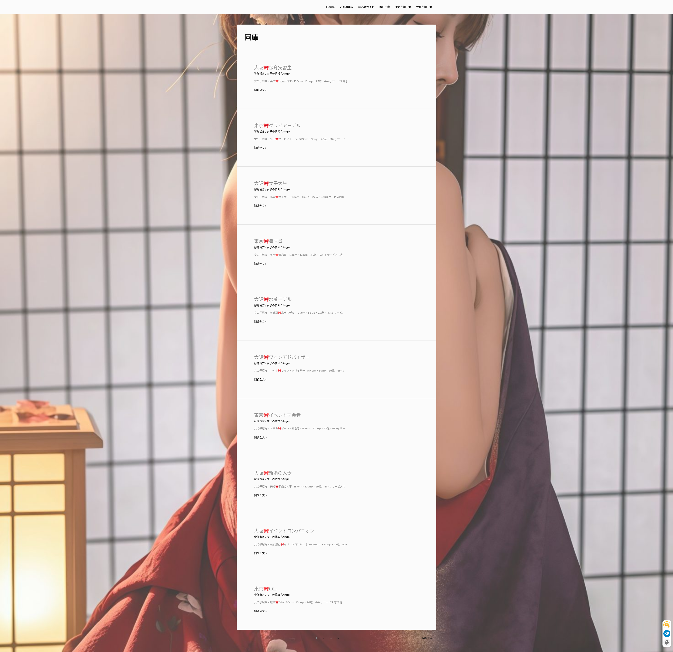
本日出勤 (384, 7)
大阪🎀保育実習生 (273, 68)
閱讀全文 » (260, 90)
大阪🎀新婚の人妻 (273, 473)
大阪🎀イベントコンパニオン (284, 531)
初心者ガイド (366, 7)
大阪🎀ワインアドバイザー (282, 357)
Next (427, 638)
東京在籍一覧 (403, 7)
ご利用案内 (346, 7)
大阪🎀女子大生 (270, 183)
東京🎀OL (265, 589)
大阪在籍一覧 (424, 7)
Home (330, 7)
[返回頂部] (666, 642)
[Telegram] (666, 633)
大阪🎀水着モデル (273, 299)
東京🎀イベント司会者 (277, 415)
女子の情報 (273, 73)
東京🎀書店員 (268, 241)
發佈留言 (259, 73)
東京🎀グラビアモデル (277, 125)
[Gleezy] (666, 624)
